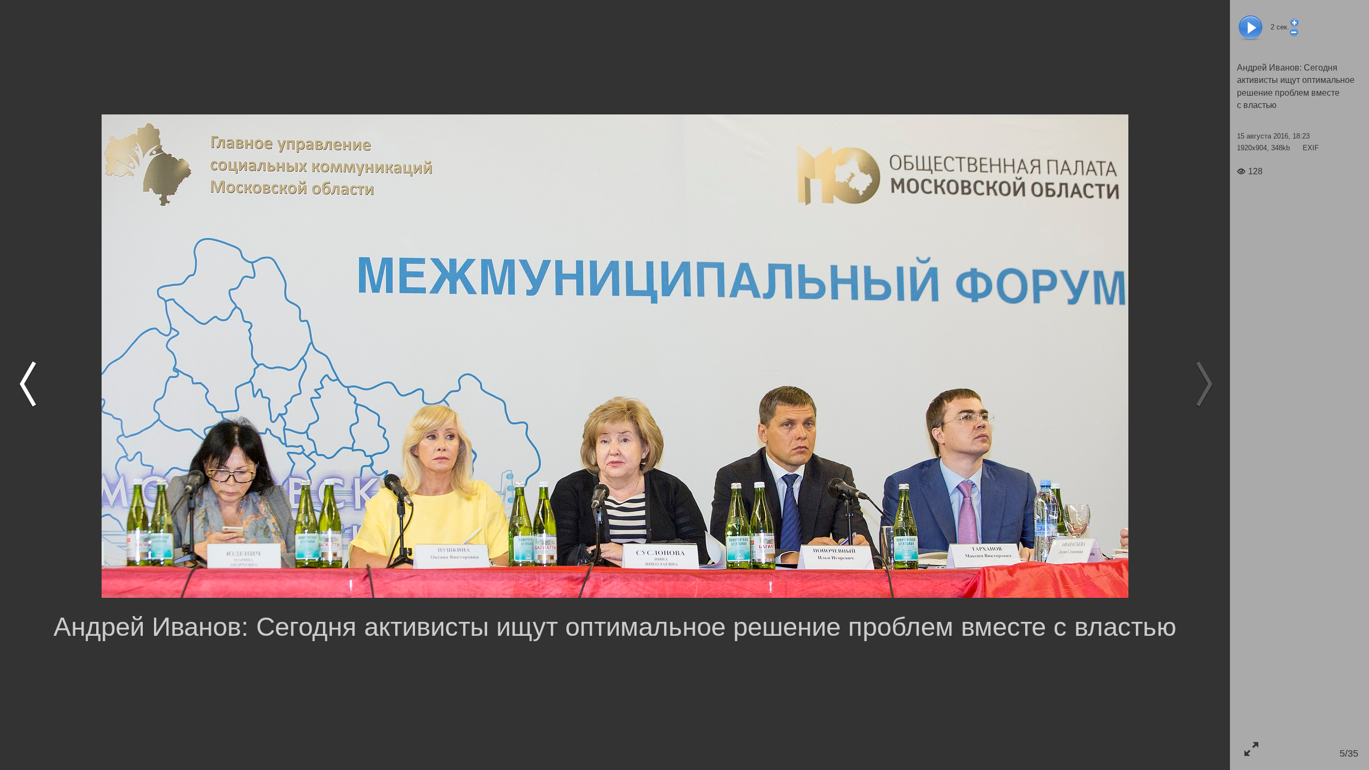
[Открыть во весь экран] (1251, 748)
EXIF (1311, 148)
